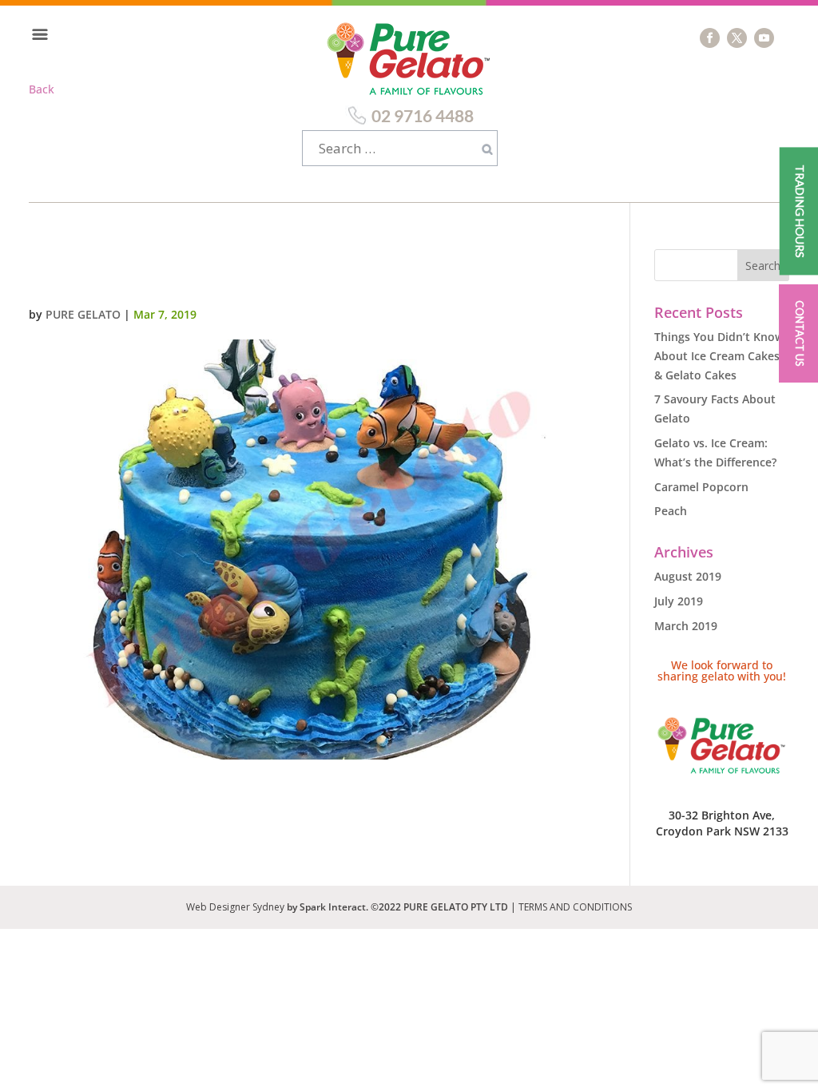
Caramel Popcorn (701, 486)
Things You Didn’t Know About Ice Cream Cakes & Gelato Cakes (719, 356)
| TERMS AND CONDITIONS (571, 907)
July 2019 (678, 601)
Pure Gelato (83, 314)
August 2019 (687, 576)
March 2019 (685, 625)
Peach (670, 510)
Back (41, 89)
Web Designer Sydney (236, 907)
